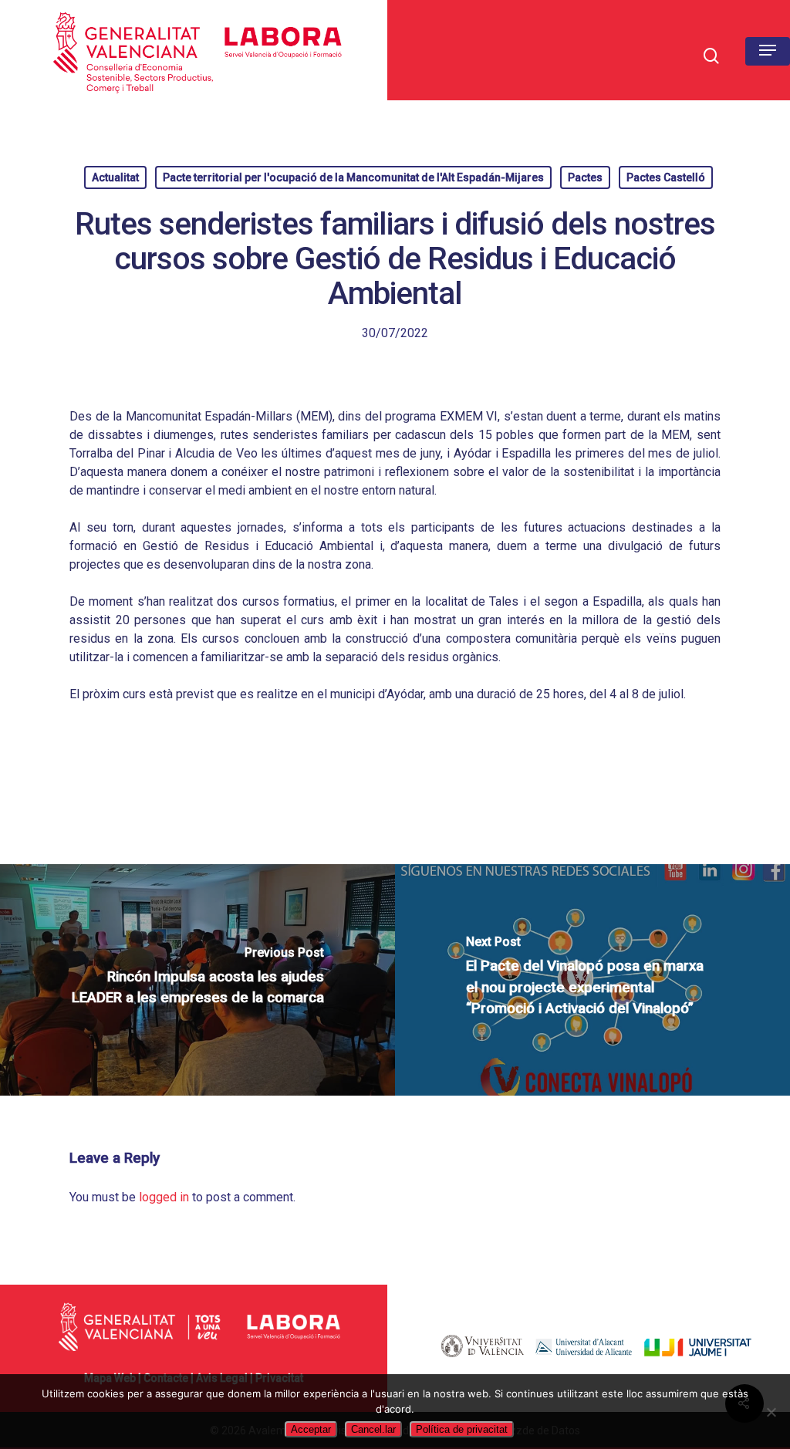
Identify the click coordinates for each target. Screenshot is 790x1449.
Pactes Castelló (665, 177)
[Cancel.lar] (770, 1412)
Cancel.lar (373, 1429)
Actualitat (115, 177)
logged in (164, 1197)
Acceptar (311, 1429)
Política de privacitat (462, 1429)
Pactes (585, 177)
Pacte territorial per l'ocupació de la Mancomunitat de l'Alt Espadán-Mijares (353, 177)
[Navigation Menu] (767, 50)
